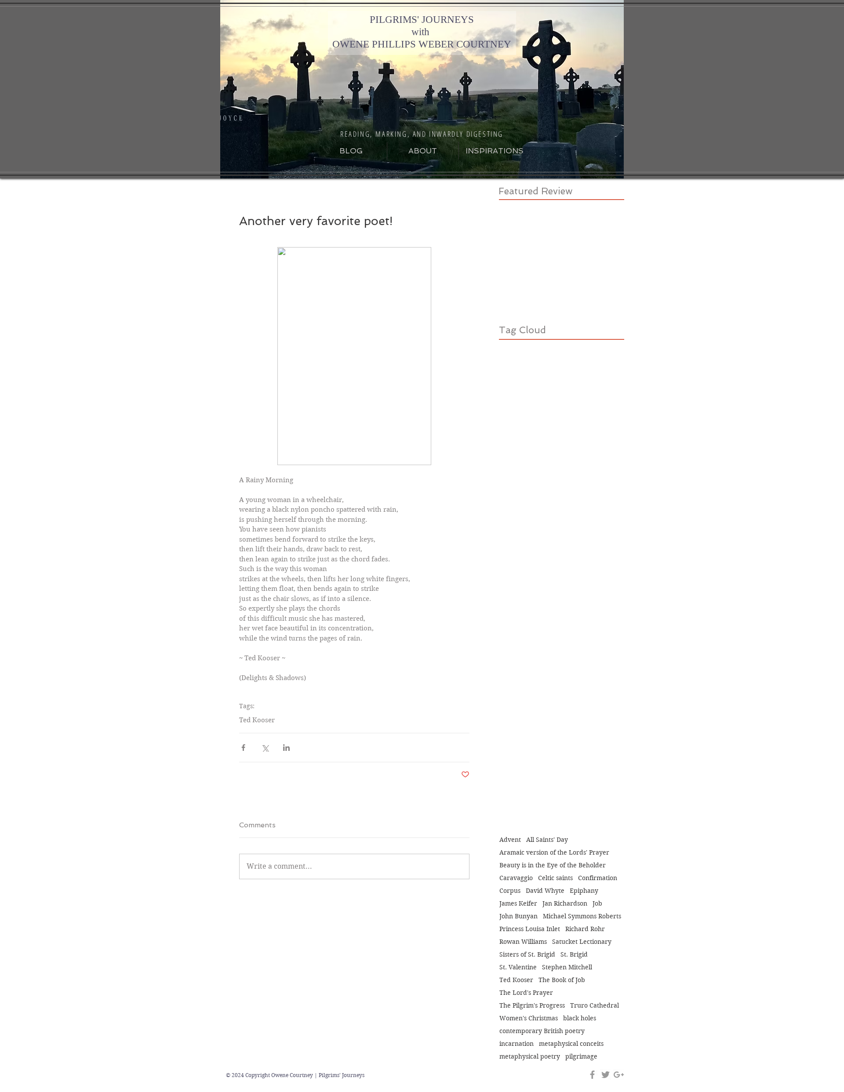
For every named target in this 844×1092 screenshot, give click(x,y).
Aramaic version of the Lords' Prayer (554, 852)
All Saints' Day (547, 840)
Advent (510, 840)
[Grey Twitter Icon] (605, 1074)
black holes (579, 1018)
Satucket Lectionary (581, 942)
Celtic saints (555, 878)
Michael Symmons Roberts (582, 916)
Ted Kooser (257, 720)
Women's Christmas (528, 1018)
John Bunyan (518, 916)
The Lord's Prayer (526, 993)
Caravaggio (516, 878)
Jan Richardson (564, 903)
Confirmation (597, 878)
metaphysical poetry (529, 1056)
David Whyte (545, 891)
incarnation (516, 1044)
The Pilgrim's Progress (532, 1005)
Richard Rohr (585, 929)
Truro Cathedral (594, 1005)
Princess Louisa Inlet (529, 929)
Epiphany (584, 891)
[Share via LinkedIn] (286, 747)
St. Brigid (574, 954)
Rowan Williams (523, 942)
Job (597, 903)
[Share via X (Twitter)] (265, 747)
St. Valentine (518, 967)
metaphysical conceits (571, 1044)
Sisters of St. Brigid (527, 954)
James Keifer (518, 903)
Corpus (509, 891)
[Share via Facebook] (243, 747)
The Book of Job (561, 980)
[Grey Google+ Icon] (618, 1074)
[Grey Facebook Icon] (592, 1074)
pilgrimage (581, 1056)
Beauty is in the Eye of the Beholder (552, 865)
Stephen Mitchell (567, 967)
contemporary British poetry (542, 1031)
